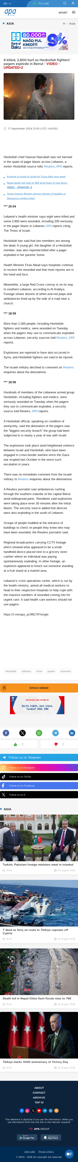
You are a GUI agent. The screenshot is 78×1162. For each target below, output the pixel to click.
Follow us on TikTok (20, 776)
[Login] (73, 3)
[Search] (65, 3)
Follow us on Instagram (21, 767)
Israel (39, 671)
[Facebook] (22, 1111)
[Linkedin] (50, 1111)
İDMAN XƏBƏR (39, 688)
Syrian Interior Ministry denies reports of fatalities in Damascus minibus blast (36, 196)
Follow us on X (17, 794)
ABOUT (39, 1087)
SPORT (63, 12)
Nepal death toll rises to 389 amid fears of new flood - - (37, 185)
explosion (65, 671)
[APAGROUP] (39, 1129)
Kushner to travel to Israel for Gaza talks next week (36, 176)
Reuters (49, 166)
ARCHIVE (39, 1097)
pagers (51, 671)
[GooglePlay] (27, 1137)
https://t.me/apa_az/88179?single (26, 614)
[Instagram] (27, 1111)
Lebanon (26, 671)
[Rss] (56, 1111)
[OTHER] (72, 12)
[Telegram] (45, 1111)
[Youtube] (39, 1111)
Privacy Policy (46, 1151)
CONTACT (39, 1092)
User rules (29, 1151)
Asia (72, 23)
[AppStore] (51, 1137)
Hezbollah (10, 671)
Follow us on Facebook (22, 785)
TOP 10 (39, 1102)
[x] (33, 1111)
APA (59, 166)
